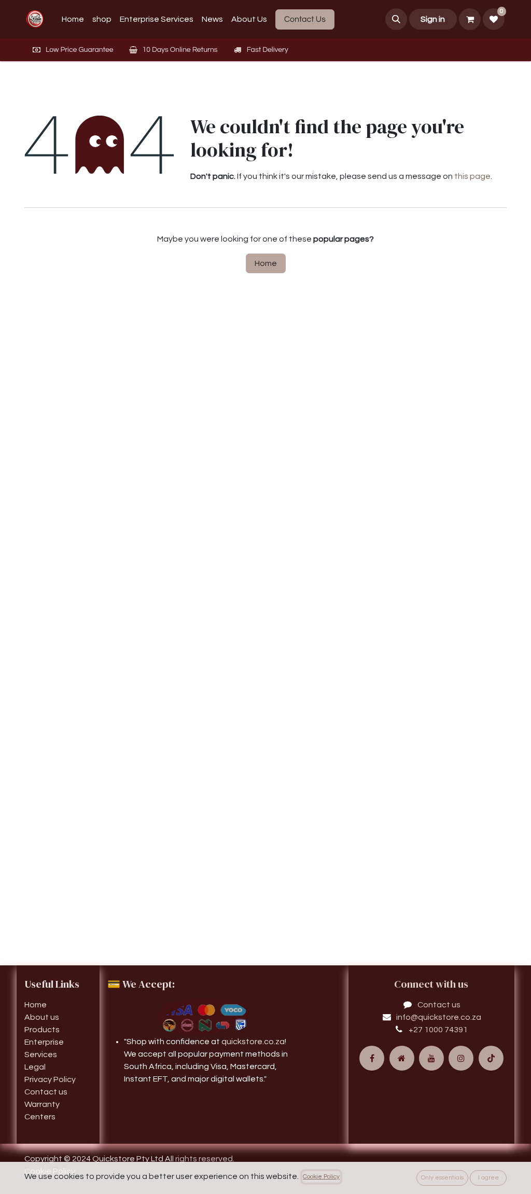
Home (266, 263)
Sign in (433, 19)
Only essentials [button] (442, 1177)
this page (472, 176)
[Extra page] (401, 1058)
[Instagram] (461, 1058)
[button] (396, 19)
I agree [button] (488, 1177)
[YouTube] (431, 1058)
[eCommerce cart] (470, 19)
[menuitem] (73, 19)
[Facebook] (371, 1058)
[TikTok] (491, 1058)
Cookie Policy (321, 1176)
